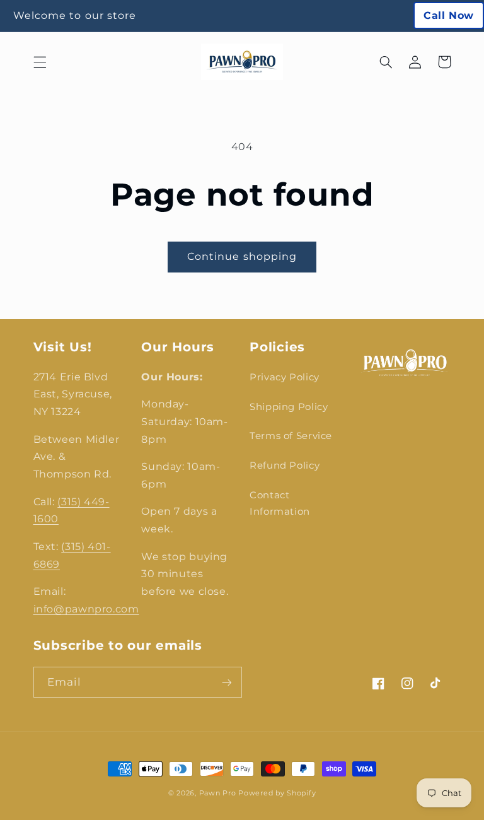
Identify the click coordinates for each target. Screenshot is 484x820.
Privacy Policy (285, 377)
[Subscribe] (226, 682)
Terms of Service (291, 436)
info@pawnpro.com (86, 609)
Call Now (449, 15)
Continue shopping (242, 256)
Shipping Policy (289, 407)
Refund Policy (285, 465)
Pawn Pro (217, 793)
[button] (39, 61)
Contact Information (280, 503)
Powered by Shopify (277, 793)
